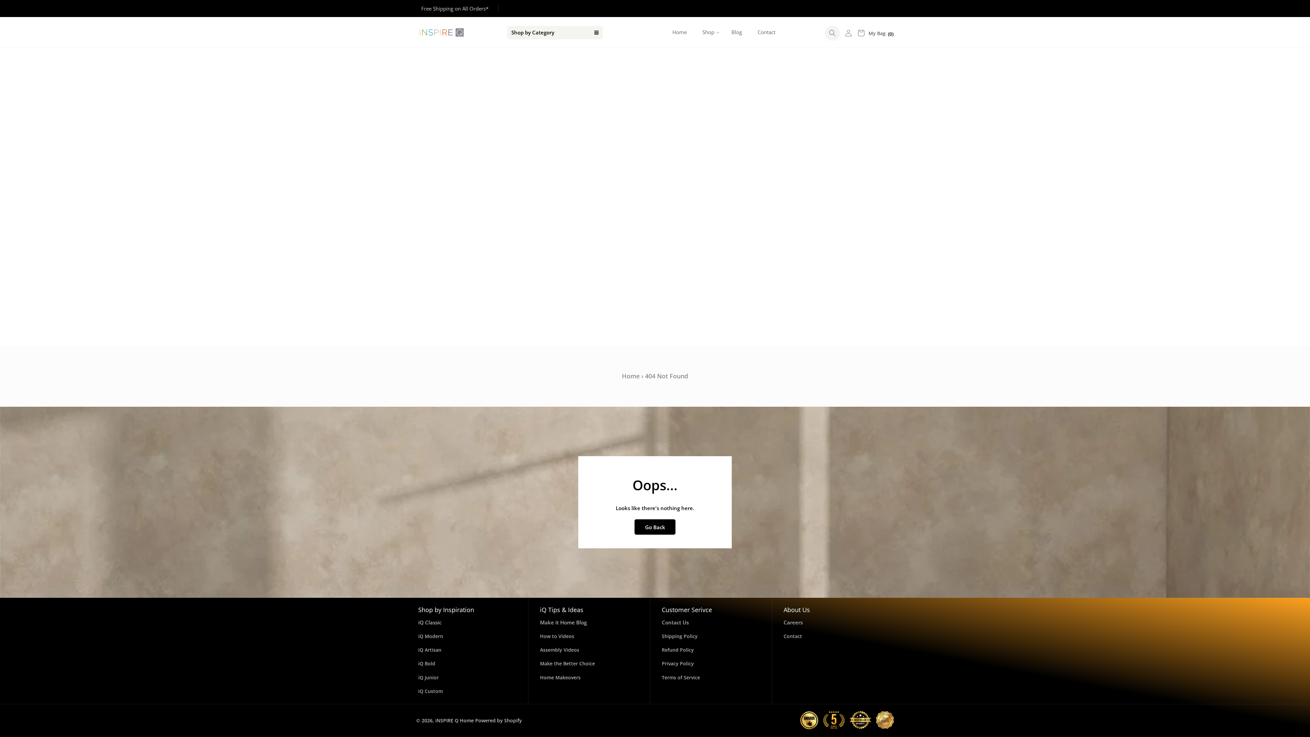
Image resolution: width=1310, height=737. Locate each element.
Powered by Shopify (498, 720)
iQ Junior (428, 677)
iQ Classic (429, 622)
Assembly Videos (559, 650)
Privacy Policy (678, 663)
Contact (793, 636)
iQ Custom (430, 691)
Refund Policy (678, 650)
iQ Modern (430, 636)
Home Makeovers (560, 677)
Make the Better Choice (567, 663)
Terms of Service (681, 677)
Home (631, 376)
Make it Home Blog (563, 622)
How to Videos (557, 636)
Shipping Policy (680, 636)
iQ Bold (426, 663)
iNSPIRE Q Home (454, 720)
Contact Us (675, 622)
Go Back (655, 527)
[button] (709, 32)
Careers (793, 622)
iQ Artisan (429, 650)
